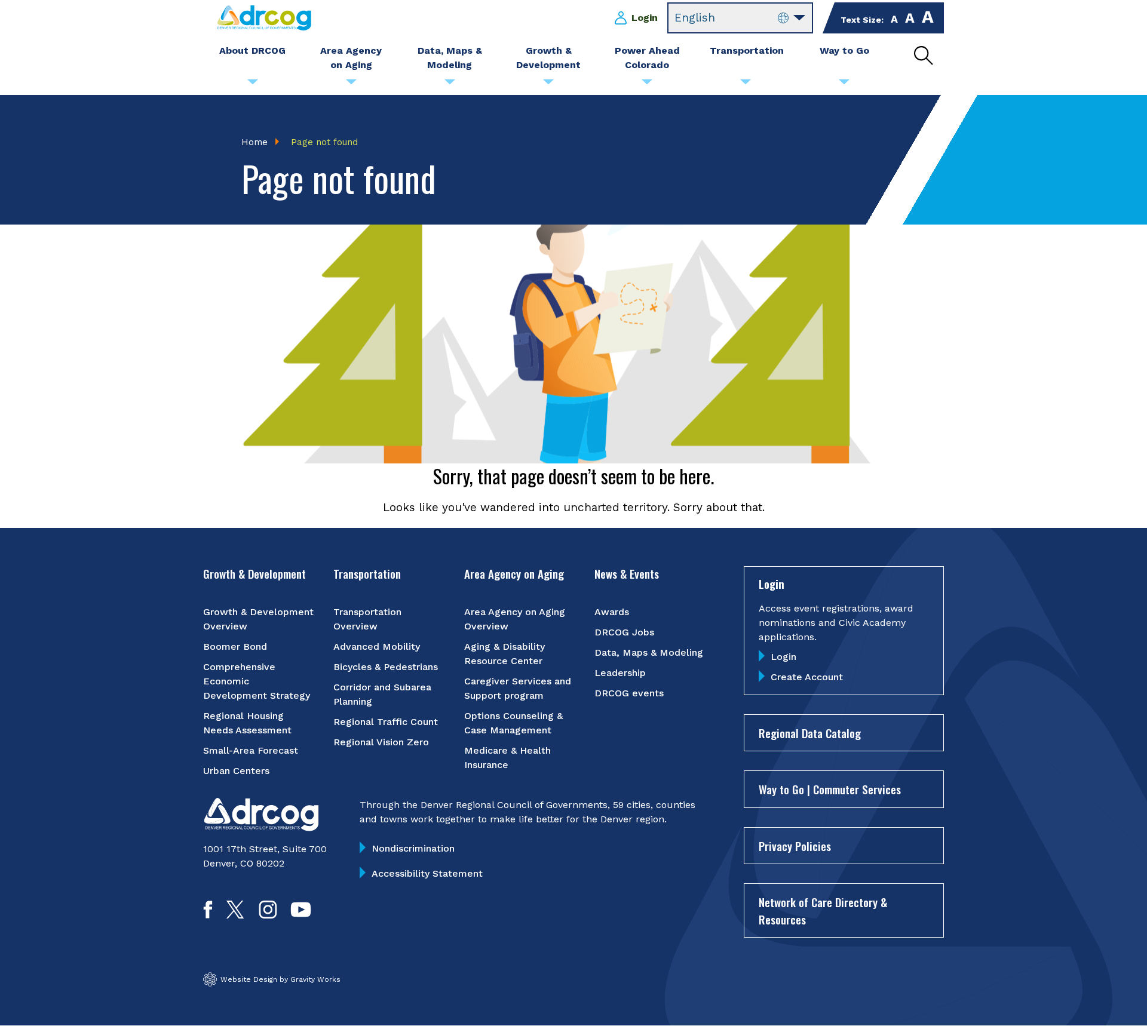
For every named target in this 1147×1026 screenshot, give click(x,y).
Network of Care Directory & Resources (823, 910)
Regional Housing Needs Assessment (247, 723)
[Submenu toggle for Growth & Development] (548, 84)
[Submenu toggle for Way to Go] (844, 84)
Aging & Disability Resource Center (504, 653)
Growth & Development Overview (258, 619)
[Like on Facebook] (208, 914)
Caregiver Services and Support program (517, 688)
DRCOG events (629, 693)
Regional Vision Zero (381, 742)
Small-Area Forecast (250, 750)
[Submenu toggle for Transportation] (745, 84)
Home (254, 142)
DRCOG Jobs (624, 632)
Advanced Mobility (376, 646)
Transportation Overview (367, 619)
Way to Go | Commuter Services (830, 789)
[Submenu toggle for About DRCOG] (253, 84)
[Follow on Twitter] (235, 914)
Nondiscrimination (413, 848)
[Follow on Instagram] (267, 914)
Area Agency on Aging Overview (514, 619)
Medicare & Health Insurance (507, 757)
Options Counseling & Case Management (513, 723)
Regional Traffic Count (385, 721)
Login (644, 17)
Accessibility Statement (427, 873)
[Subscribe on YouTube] (300, 914)
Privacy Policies (795, 845)
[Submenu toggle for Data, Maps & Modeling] (450, 84)
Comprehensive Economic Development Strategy (256, 681)
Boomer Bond (235, 646)
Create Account (807, 677)
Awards (611, 612)
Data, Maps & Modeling (648, 652)
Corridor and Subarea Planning (382, 694)
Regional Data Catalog (810, 732)
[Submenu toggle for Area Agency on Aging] (351, 84)
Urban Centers (236, 770)
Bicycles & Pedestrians (385, 666)
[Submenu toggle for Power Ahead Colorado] (647, 84)
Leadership (620, 672)
